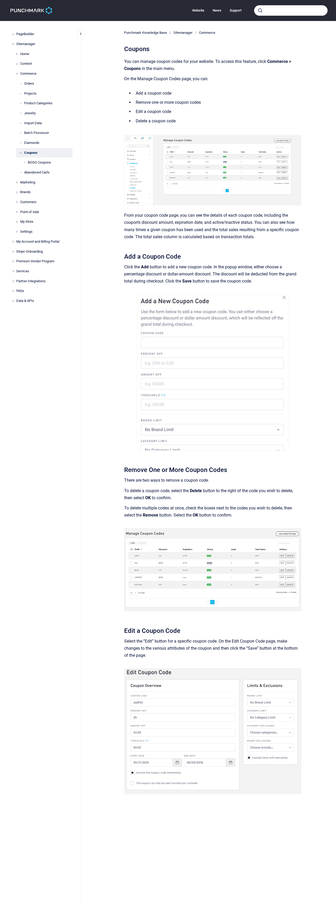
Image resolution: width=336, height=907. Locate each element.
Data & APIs (25, 301)
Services (22, 271)
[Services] (13, 271)
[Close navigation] (81, 34)
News (217, 10)
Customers (28, 202)
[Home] (17, 54)
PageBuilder (25, 34)
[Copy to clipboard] (121, 256)
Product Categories (38, 103)
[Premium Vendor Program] (13, 261)
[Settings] (17, 232)
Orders (29, 83)
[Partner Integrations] (13, 281)
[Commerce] (17, 74)
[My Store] (17, 222)
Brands (25, 192)
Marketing (27, 182)
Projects (30, 93)
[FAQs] (13, 291)
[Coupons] (21, 153)
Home (24, 54)
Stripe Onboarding (29, 251)
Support (236, 10)
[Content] (17, 64)
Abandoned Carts (37, 172)
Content (26, 64)
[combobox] (290, 10)
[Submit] (260, 10)
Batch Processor (36, 133)
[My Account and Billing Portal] (13, 242)
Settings (26, 232)
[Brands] (17, 192)
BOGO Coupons (39, 163)
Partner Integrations (31, 281)
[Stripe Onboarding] (13, 251)
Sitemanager (25, 44)
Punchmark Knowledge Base (145, 33)
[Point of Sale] (17, 212)
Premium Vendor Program (35, 261)
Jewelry (30, 113)
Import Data (33, 123)
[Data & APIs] (13, 301)
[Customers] (17, 202)
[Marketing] (17, 182)
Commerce (28, 74)
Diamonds (31, 143)
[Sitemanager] (13, 44)
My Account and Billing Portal (37, 241)
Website (198, 10)
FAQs (20, 291)
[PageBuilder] (13, 34)
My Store (26, 222)
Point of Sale (29, 212)
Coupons (31, 153)
